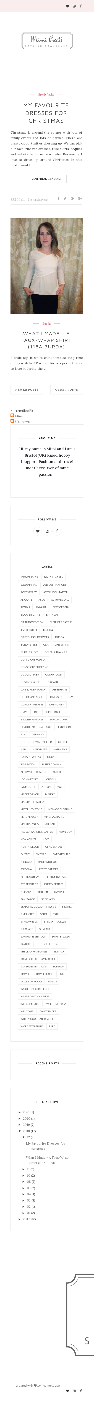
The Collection (47, 943)
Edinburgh (52, 711)
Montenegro (30, 824)
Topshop (58, 966)
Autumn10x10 (60, 599)
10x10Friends (29, 577)
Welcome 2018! (30, 1003)
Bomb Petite (46, 95)
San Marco (28, 899)
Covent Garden (31, 682)
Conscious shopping (34, 667)
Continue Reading (46, 178)
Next (46, 839)
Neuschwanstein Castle (37, 831)
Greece (63, 741)
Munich (50, 824)
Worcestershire (32, 1026)
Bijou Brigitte (30, 614)
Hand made (40, 749)
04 (29, 1194)
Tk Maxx (59, 951)
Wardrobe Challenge (35, 988)
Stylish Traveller (55, 921)
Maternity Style (31, 809)
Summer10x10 (61, 936)
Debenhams (59, 689)
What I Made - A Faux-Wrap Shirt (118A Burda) (46, 339)
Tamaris (26, 943)
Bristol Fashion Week (35, 637)
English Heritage (32, 719)
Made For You (30, 794)
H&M (23, 749)
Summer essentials (33, 936)
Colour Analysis (55, 652)
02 (29, 1206)
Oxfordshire (61, 854)
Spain (43, 914)
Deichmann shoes (32, 696)
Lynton (46, 786)
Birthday (52, 614)
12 (28, 1137)
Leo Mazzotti (30, 779)
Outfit (25, 854)
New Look (65, 831)
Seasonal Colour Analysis (38, 906)
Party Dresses (47, 861)
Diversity (56, 696)
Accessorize (29, 592)
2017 (26, 1219)
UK (62, 973)
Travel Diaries (45, 973)
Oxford (41, 854)
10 (28, 1175)
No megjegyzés (38, 200)
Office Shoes (53, 846)
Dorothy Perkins (32, 704)
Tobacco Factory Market (38, 958)
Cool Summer (30, 674)
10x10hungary (53, 577)
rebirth (42, 891)
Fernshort (64, 726)
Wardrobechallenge (35, 996)
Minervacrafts (54, 816)
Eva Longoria (59, 719)
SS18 (55, 914)
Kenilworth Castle (33, 771)
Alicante (26, 599)
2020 (26, 1118)
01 (28, 1213)
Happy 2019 (60, 749)
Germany (38, 734)
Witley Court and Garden (38, 1018)
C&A (45, 644)
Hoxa (50, 756)
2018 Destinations (54, 584)
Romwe (59, 891)
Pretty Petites (53, 884)
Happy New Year (31, 756)
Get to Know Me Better (36, 741)
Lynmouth (28, 786)
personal (27, 869)
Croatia (53, 682)
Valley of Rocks (31, 981)
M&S (59, 786)
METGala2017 (29, 816)
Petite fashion (30, 876)
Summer (44, 929)
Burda (46, 324)
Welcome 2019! (56, 1003)
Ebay (24, 711)
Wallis (52, 981)
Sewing (67, 906)
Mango (50, 794)
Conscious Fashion (33, 659)
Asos (42, 599)
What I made (48, 1011)
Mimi (19, 416)
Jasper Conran (51, 764)
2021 (26, 1112)
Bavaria (41, 607)
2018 (26, 1131)
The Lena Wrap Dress (34, 951)
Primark (26, 891)
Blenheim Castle (61, 622)
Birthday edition (32, 622)
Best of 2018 (60, 607)
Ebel (36, 711)
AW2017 (25, 607)
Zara (52, 1026)
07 (29, 1188)
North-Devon (30, 846)
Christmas (62, 644)
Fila (23, 734)
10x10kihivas (29, 584)
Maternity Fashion (33, 801)
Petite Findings (56, 876)
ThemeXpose (50, 1385)
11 (28, 1169)
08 (29, 1182)
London (50, 779)
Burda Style (29, 644)
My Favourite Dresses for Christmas (46, 113)
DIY (71, 696)
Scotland (48, 899)
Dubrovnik (56, 704)
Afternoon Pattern (56, 592)
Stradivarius (29, 921)
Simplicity (27, 914)
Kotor (56, 771)
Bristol (48, 629)
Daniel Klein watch (33, 689)
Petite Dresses (48, 869)
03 (29, 1200)
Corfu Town (53, 674)
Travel (25, 973)
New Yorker (29, 839)
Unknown (22, 422)
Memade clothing (60, 809)
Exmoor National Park (36, 726)
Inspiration (28, 764)
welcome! (27, 1011)
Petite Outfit (29, 884)
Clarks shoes (29, 652)
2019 (26, 1125)
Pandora (26, 861)
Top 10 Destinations (34, 966)
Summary (27, 929)
